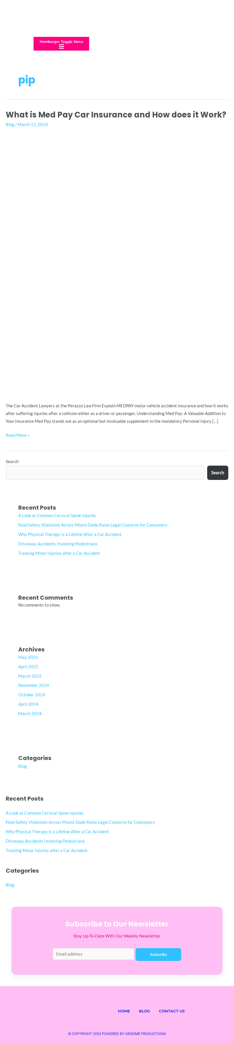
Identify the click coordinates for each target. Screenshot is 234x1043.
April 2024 (28, 704)
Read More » (17, 434)
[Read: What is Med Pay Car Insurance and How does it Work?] (117, 263)
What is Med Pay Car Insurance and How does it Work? (116, 114)
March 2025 (30, 676)
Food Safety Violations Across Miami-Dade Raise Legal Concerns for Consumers (93, 525)
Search (12, 461)
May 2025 (28, 657)
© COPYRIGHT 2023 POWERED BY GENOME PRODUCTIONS (117, 1034)
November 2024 (33, 685)
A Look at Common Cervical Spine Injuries (57, 515)
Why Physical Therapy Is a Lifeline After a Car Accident (70, 534)
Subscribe (158, 954)
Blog (10, 124)
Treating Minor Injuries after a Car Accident (59, 553)
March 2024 (30, 713)
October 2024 (31, 694)
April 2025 (28, 666)
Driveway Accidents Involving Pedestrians (58, 543)
